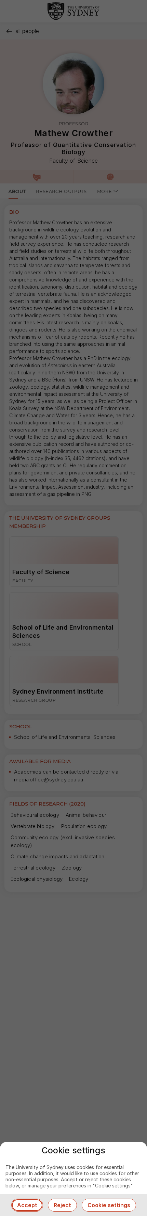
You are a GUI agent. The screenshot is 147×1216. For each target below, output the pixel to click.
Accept (27, 1205)
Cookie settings (109, 1205)
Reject (62, 1205)
